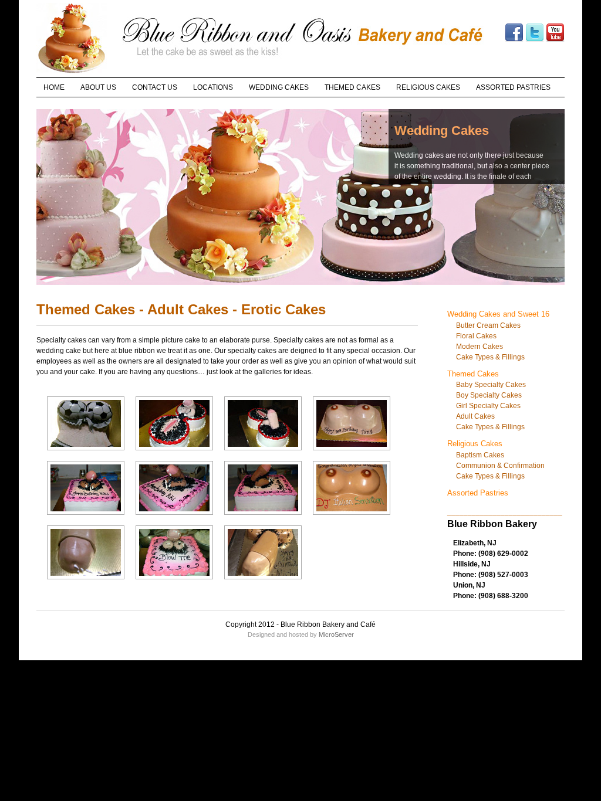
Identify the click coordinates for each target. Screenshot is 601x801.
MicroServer (336, 634)
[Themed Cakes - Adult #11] (263, 582)
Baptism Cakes (480, 455)
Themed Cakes (473, 373)
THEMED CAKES (352, 87)
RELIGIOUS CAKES (428, 87)
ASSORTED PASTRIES (513, 87)
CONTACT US (154, 87)
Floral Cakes (476, 336)
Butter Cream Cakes (488, 325)
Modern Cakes (479, 346)
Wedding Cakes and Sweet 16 (498, 314)
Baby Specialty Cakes (491, 385)
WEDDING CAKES (279, 87)
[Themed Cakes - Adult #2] (174, 453)
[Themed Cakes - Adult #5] (85, 517)
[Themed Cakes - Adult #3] (263, 453)
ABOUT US (98, 87)
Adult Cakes (475, 416)
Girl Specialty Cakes (488, 406)
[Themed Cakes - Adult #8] (351, 517)
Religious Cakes (474, 443)
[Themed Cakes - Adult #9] (85, 582)
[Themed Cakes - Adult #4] (351, 453)
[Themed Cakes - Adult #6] (174, 517)
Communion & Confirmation (500, 465)
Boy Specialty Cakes (489, 395)
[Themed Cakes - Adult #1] (85, 453)
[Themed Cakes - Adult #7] (263, 517)
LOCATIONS (213, 87)
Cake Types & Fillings (490, 357)
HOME (54, 87)
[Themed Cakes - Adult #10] (174, 582)
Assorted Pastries (477, 492)
